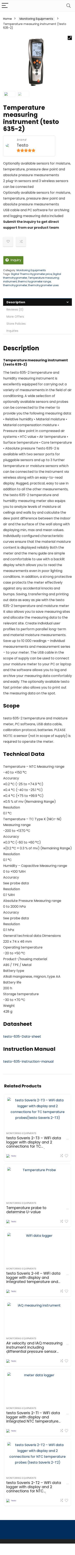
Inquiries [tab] (12, 331)
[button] (70, 38)
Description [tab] (15, 302)
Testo (22, 145)
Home (7, 19)
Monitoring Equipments (36, 19)
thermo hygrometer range (34, 281)
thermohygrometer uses (43, 285)
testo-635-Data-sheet (22, 1036)
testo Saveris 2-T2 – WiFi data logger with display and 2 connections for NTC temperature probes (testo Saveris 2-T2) (33, 1491)
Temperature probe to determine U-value (26, 1209)
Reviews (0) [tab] (15, 309)
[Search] (69, 5)
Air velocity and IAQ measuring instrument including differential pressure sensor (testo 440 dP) (34, 1349)
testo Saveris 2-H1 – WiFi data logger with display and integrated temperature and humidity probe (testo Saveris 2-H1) (33, 1282)
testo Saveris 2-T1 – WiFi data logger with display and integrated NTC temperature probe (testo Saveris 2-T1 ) (33, 1419)
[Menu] (5, 5)
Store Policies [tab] (16, 324)
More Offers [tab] (15, 316)
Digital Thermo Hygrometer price (31, 274)
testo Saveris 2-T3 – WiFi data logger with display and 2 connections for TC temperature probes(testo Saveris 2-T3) (33, 1146)
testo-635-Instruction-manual (28, 1061)
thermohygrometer (15, 285)
